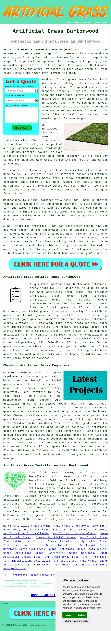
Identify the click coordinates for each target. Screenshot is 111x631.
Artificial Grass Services (44, 529)
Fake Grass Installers (71, 525)
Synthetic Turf (65, 564)
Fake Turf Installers (51, 557)
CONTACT (87, 22)
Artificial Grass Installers (52, 541)
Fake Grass (88, 560)
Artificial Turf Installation (26, 533)
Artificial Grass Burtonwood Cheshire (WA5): (38, 49)
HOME (68, 22)
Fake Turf (98, 525)
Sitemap (5, 603)
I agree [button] (68, 615)
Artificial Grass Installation (83, 549)
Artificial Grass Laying (31, 525)
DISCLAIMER (100, 22)
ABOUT (77, 22)
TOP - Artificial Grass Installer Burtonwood (37, 575)
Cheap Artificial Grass (55, 537)
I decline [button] (81, 615)
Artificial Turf (93, 564)
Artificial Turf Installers (74, 533)
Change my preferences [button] (76, 621)
